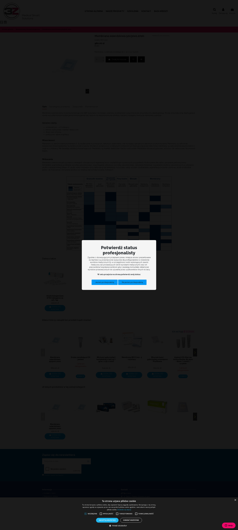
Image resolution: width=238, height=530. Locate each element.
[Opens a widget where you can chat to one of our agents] (229, 526)
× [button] (235, 500)
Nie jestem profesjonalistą (132, 282)
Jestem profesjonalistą (104, 282)
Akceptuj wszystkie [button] (107, 520)
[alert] (119, 513)
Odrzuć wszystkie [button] (131, 520)
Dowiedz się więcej (124, 510)
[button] (119, 525)
